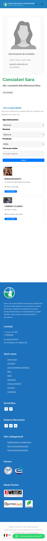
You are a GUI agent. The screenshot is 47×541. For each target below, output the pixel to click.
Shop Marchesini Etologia (17, 450)
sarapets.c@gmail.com (18, 64)
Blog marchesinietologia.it (17, 446)
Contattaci (11, 392)
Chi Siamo (11, 363)
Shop (9, 376)
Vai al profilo (11, 191)
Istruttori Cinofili (10, 210)
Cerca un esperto (14, 384)
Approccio (11, 380)
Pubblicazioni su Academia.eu (19, 442)
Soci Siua (11, 388)
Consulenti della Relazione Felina (23, 85)
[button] (29, 536)
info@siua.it (9, 335)
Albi (4, 85)
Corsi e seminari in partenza (18, 368)
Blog (9, 372)
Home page (12, 360)
